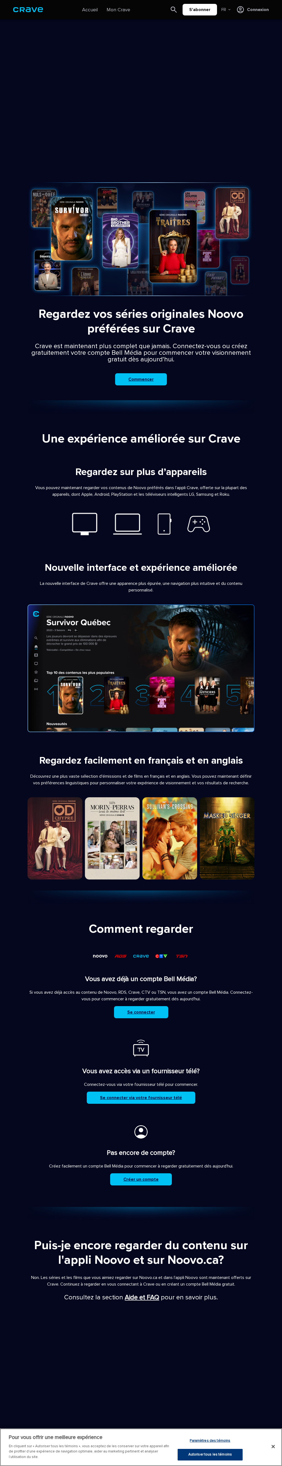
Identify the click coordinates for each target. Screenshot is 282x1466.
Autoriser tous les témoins (210, 1454)
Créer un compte (141, 1179)
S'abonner (199, 9)
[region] (141, 1447)
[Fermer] (273, 1446)
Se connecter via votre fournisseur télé (141, 1097)
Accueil (90, 10)
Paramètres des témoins (210, 1440)
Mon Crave (118, 10)
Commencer (141, 379)
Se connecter (141, 1012)
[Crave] (28, 9)
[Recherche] (173, 9)
